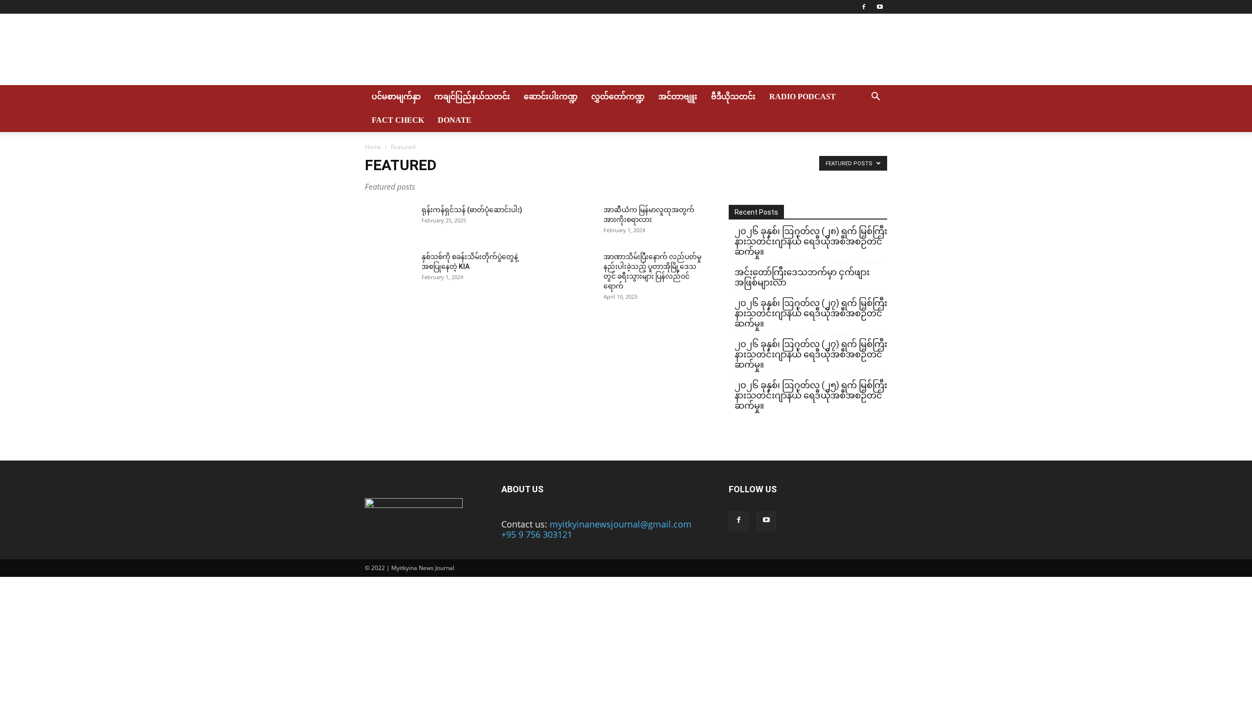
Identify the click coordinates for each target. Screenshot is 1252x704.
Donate (454, 120)
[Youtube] (879, 7)
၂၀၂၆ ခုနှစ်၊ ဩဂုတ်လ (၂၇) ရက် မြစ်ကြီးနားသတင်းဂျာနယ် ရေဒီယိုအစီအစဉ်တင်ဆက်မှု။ (811, 313)
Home (373, 147)
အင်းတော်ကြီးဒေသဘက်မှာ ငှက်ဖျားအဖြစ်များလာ (802, 277)
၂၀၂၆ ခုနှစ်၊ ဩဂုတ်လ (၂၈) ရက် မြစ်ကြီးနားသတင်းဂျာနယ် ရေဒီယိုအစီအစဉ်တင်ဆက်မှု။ (811, 241)
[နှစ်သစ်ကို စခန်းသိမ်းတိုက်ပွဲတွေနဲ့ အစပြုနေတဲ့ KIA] (389, 269)
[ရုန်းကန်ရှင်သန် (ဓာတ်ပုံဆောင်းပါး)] (389, 222)
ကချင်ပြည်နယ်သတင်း (472, 96)
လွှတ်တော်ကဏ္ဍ (618, 96)
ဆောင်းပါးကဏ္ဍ (551, 96)
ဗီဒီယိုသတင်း (733, 96)
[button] (875, 97)
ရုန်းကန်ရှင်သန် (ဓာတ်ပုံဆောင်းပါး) (472, 210)
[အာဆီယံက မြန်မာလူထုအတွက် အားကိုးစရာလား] (571, 222)
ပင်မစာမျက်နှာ (396, 96)
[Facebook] (863, 7)
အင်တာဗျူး (677, 96)
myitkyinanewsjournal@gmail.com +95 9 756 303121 (596, 529)
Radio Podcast (802, 96)
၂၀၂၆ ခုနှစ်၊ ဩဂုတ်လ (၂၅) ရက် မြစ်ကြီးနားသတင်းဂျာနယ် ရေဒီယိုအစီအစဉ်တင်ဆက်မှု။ (811, 395)
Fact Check (398, 120)
